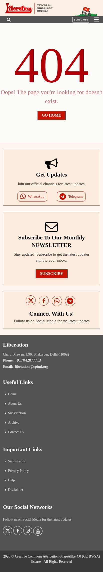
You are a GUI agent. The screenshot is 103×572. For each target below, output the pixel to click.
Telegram (75, 196)
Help (11, 480)
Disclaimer (15, 490)
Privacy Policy (18, 471)
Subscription (17, 413)
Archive (13, 422)
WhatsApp (36, 196)
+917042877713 (28, 360)
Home (12, 394)
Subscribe (81, 19)
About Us (15, 403)
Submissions (17, 461)
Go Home (51, 115)
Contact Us (16, 432)
